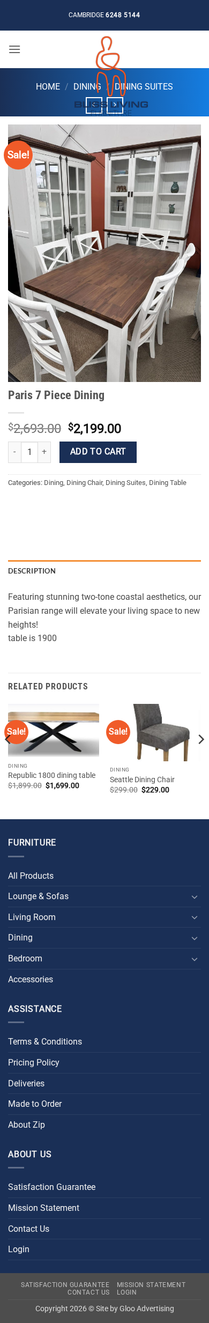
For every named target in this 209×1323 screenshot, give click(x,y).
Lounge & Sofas (38, 896)
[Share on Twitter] (56, 507)
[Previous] (8, 761)
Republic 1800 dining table (51, 775)
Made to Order (35, 1104)
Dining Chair (84, 483)
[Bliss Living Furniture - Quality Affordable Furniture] (111, 76)
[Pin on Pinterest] (95, 507)
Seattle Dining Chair (142, 779)
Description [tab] (32, 571)
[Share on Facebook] (37, 507)
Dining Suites (126, 483)
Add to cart (98, 452)
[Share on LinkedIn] (114, 507)
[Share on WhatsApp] (18, 507)
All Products (31, 876)
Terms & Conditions (45, 1042)
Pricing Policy (33, 1062)
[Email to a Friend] (76, 507)
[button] (14, 49)
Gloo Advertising (147, 1308)
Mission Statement (43, 1208)
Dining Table (167, 483)
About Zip (26, 1125)
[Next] (200, 761)
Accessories (30, 979)
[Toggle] (194, 896)
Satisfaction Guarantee (51, 1187)
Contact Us (28, 1229)
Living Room (32, 917)
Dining (53, 483)
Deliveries (26, 1083)
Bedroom (25, 958)
